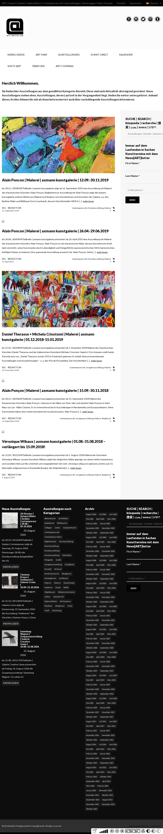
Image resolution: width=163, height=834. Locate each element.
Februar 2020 (91, 662)
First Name (132, 163)
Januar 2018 (105, 708)
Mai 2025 (89, 542)
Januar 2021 (105, 639)
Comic (57, 528)
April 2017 (100, 726)
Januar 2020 (105, 662)
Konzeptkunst (50, 578)
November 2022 (108, 597)
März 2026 (111, 519)
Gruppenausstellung (94, 367)
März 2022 (111, 611)
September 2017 (106, 717)
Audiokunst (49, 523)
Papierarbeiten (51, 601)
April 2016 (100, 749)
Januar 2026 (105, 523)
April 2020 (100, 657)
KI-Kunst (58, 569)
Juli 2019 (102, 675)
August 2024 (91, 560)
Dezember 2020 (92, 643)
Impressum (135, 3)
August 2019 (91, 675)
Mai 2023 (89, 588)
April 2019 (100, 680)
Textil (47, 610)
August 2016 (91, 744)
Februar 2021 (91, 639)
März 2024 (111, 565)
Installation (69, 564)
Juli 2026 (102, 514)
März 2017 (111, 726)
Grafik (58, 560)
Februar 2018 (91, 708)
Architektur (63, 518)
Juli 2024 (102, 560)
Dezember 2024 (92, 551)
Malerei (107, 208)
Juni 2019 (113, 675)
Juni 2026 (113, 514)
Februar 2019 (91, 685)
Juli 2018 (102, 698)
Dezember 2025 (92, 528)
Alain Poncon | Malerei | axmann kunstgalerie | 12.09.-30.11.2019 (55, 180)
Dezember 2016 (92, 735)
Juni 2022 (113, 606)
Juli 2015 (102, 767)
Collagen (48, 528)
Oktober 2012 (91, 809)
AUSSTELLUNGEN (69, 54)
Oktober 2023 (91, 579)
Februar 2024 (91, 569)
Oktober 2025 (91, 533)
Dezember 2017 (92, 712)
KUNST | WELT (99, 54)
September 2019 (106, 671)
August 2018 (91, 698)
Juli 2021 (102, 629)
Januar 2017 (105, 731)
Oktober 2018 (91, 694)
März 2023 (111, 588)
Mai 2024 (89, 565)
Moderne (48, 587)
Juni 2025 (113, 537)
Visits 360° (14, 65)
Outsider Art (58, 597)
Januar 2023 (105, 592)
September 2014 (92, 781)
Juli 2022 (102, 606)
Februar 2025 (91, 546)
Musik (57, 587)
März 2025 (111, 542)
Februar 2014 (102, 786)
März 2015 (111, 772)
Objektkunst (50, 592)
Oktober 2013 (107, 795)
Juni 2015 (113, 767)
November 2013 (92, 795)
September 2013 (92, 800)
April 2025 (100, 542)
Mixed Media (69, 583)
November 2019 (108, 666)
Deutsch (154, 3)
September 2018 (106, 694)
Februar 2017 (91, 731)
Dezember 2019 (92, 666)
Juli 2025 (102, 537)
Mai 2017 (89, 726)
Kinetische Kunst (52, 574)
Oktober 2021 (91, 625)
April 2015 (100, 772)
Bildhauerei (62, 523)
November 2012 (108, 804)
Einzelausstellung (95, 208)
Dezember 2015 (92, 758)
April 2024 (100, 565)
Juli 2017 (102, 721)
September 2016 (106, 740)
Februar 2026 (91, 523)
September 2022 (106, 602)
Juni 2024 (113, 560)
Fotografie (49, 560)
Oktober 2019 (91, 671)
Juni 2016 (113, 744)
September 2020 (106, 648)
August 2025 (91, 537)
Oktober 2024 (91, 556)
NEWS (66, 587)
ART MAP (41, 54)
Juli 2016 (102, 744)
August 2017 (91, 721)
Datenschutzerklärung (138, 826)
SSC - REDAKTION (11, 207)
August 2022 (91, 606)
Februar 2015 (91, 777)
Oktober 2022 (91, 602)
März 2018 (111, 703)
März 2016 (111, 749)
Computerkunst (69, 528)
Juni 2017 (113, 721)
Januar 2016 (105, 754)
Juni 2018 (113, 698)
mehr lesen (88, 201)
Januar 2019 (105, 685)
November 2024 (108, 551)
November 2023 (108, 574)
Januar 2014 (91, 790)
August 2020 (91, 652)
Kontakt (121, 3)
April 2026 (100, 519)
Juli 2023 (102, 583)
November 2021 (108, 620)
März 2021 (111, 634)
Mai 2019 (89, 680)
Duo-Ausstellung (66, 541)
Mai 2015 (89, 772)
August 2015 (91, 767)
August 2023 (91, 583)
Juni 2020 (113, 652)
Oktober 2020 (91, 648)
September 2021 (106, 625)
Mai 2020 (89, 657)
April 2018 (100, 703)
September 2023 (106, 579)
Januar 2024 (105, 569)
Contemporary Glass (53, 537)
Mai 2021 (89, 634)
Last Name (132, 175)
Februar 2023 (91, 592)
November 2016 (108, 735)
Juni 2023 (113, 583)
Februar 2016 (91, 754)
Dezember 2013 (105, 790)
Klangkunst (66, 574)
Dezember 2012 (92, 804)
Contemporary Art (80, 208)
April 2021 (100, 634)
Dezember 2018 (92, 689)
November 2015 (108, 758)
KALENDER (125, 54)
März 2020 (111, 657)
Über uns (38, 65)
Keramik (48, 569)
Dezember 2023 (92, 574)
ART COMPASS (64, 65)
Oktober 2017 (91, 717)
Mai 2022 (89, 611)
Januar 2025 (105, 546)
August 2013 (107, 800)
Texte (69, 606)
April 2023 (100, 588)
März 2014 (90, 786)
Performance (65, 601)
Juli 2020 (102, 652)
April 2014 (106, 781)
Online (47, 597)
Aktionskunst (50, 518)
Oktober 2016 (91, 740)
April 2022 (100, 611)
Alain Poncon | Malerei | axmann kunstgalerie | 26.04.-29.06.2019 (55, 231)
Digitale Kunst (50, 541)
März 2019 (111, 680)
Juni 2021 (113, 629)
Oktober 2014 (105, 777)
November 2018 (108, 689)
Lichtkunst (63, 578)
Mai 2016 (89, 749)
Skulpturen (106, 418)
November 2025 (108, 528)
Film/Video (66, 555)
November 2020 (108, 643)
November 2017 (108, 712)
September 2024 (106, 556)
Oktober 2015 (91, 763)
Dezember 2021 (92, 620)
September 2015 (106, 763)
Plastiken (48, 606)
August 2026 (91, 514)
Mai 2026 (89, 519)
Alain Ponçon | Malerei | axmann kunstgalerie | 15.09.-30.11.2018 (55, 390)
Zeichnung (56, 610)
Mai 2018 (89, 703)
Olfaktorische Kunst (66, 592)
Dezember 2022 (92, 597)
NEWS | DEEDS (16, 54)
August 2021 (91, 629)
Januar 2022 (105, 616)
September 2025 (106, 533)
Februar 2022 (91, 616)
